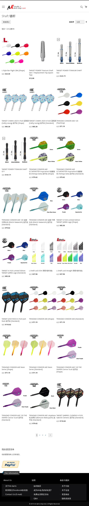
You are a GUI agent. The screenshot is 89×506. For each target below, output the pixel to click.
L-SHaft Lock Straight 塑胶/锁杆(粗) (69, 271)
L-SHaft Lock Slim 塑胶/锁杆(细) (40, 271)
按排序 (71, 22)
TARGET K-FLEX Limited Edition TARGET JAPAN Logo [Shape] (68, 221)
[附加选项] (10, 464)
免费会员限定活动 (41, 494)
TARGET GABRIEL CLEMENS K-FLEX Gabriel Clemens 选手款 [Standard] (69, 416)
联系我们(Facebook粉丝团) (16, 490)
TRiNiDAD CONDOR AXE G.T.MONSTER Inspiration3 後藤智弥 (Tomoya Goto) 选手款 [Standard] (70, 171)
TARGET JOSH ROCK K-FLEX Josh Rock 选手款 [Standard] (14, 320)
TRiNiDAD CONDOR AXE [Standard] (70, 319)
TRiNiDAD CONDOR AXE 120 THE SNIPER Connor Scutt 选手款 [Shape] (69, 369)
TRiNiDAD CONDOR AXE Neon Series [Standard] (40, 368)
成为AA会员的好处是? (43, 490)
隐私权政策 (66, 498)
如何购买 (37, 486)
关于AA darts (10, 486)
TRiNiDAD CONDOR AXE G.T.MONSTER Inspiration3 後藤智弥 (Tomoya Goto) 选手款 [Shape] (42, 171)
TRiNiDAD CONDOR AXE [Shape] (41, 319)
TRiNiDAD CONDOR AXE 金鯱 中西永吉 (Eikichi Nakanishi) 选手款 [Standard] (42, 222)
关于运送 (65, 490)
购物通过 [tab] (6, 22)
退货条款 (65, 494)
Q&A (36, 498)
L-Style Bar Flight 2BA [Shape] (13, 70)
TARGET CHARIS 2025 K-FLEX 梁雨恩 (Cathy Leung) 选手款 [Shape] (15, 122)
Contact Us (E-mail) (13, 494)
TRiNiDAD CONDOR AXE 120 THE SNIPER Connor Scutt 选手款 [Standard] (14, 417)
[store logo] (16, 7)
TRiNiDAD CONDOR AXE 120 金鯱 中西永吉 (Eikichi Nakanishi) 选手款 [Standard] (15, 222)
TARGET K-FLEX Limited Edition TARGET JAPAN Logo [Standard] (14, 272)
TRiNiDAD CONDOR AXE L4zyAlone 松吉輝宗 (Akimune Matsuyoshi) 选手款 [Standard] (42, 417)
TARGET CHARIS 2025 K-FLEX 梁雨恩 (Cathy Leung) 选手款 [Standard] (42, 122)
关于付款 (65, 486)
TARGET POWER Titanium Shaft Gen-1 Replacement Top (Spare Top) (41, 72)
